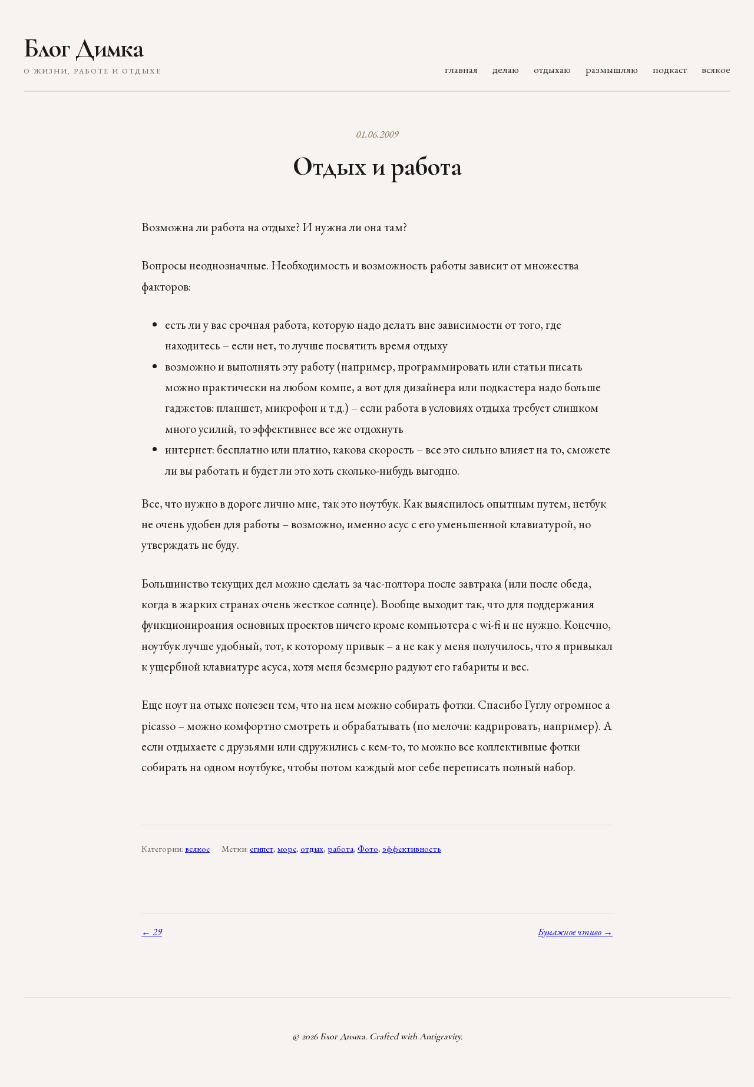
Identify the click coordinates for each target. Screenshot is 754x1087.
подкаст (670, 69)
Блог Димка (83, 48)
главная (461, 69)
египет (261, 849)
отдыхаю (552, 69)
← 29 (151, 932)
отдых (311, 849)
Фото (368, 849)
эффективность (411, 849)
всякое (716, 69)
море (286, 849)
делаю (505, 69)
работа (340, 849)
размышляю (612, 69)
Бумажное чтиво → (575, 932)
